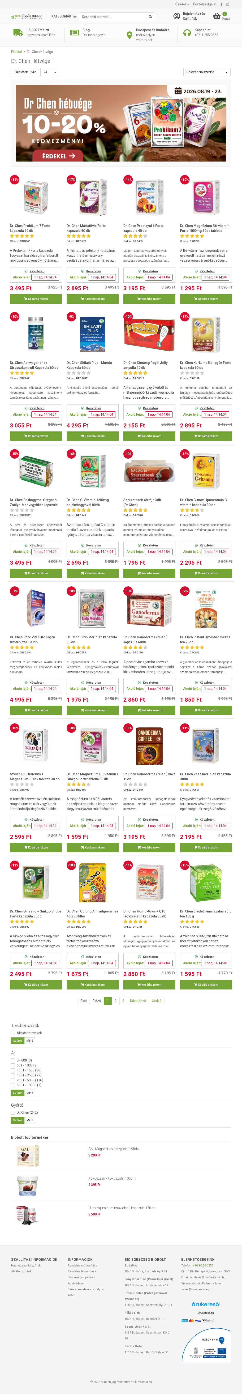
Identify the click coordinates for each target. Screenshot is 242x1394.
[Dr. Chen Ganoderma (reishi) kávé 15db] (149, 745)
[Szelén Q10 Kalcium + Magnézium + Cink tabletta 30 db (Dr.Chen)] (36, 745)
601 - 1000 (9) (27, 1065)
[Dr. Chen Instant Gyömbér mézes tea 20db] (206, 608)
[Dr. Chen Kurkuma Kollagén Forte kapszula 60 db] (206, 334)
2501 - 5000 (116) (30, 1080)
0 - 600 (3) (24, 1060)
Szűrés (17, 1040)
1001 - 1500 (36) (29, 1070)
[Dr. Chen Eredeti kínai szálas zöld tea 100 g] (206, 882)
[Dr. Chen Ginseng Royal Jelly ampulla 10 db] (149, 334)
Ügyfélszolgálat (204, 4)
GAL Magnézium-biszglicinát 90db (113, 1149)
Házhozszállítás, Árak (26, 1265)
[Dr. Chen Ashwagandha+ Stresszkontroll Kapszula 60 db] (36, 334)
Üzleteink (182, 4)
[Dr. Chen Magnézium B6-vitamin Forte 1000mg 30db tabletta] (206, 197)
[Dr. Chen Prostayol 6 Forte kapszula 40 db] (149, 197)
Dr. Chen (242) (27, 1112)
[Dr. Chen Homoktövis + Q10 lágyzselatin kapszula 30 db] (149, 882)
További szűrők (25, 1025)
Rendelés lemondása (82, 1271)
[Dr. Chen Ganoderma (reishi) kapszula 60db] (149, 608)
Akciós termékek (29, 1033)
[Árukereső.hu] (206, 1306)
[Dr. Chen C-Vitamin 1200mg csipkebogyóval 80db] (93, 471)
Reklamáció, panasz (81, 1277)
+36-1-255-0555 (203, 1265)
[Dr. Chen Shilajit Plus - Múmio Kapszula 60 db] (93, 334)
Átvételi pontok (21, 1271)
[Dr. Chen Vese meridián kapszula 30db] (206, 745)
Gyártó (17, 1105)
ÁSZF (71, 1295)
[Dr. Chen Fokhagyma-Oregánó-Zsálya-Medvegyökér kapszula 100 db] (36, 471)
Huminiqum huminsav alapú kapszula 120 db (122, 1208)
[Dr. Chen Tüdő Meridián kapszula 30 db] (93, 608)
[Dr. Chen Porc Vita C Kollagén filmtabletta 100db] (36, 608)
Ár (13, 1052)
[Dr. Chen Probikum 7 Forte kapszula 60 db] (36, 197)
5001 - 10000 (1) (29, 1085)
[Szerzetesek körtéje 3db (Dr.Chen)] (149, 471)
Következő (138, 1001)
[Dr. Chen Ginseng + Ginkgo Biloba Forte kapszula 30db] (36, 882)
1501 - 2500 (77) (29, 1075)
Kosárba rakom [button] (37, 299)
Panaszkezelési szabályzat (86, 1289)
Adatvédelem (77, 1283)
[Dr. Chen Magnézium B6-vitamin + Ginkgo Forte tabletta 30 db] (93, 745)
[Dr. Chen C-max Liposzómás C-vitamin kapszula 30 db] (206, 471)
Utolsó (156, 1001)
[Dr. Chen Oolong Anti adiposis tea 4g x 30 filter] (93, 882)
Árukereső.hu (206, 1312)
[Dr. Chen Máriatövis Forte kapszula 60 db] (93, 197)
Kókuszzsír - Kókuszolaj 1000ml (112, 1178)
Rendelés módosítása (82, 1265)
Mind (29, 1040)
